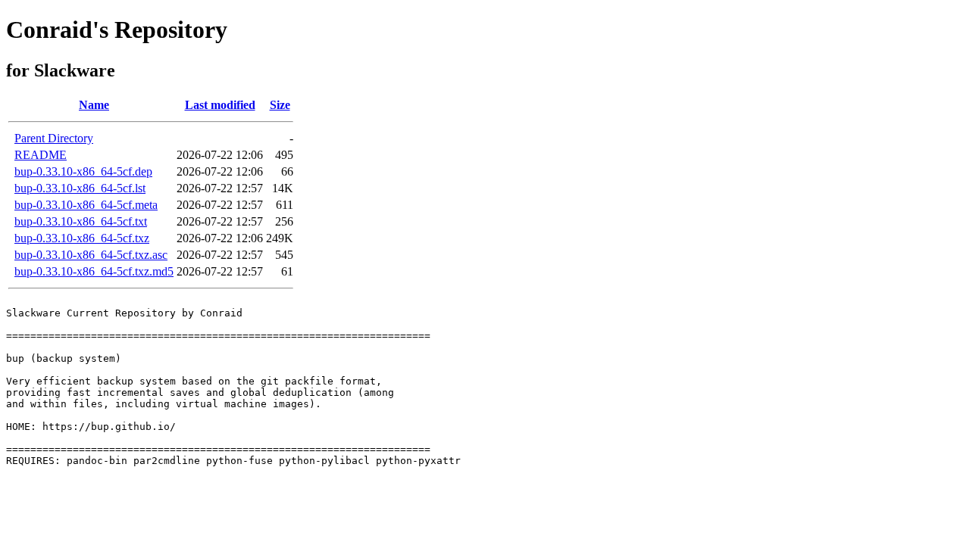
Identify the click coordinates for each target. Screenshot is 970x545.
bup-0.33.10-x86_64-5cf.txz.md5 (94, 271)
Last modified (220, 104)
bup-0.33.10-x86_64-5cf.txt (80, 221)
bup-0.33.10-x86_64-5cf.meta (86, 204)
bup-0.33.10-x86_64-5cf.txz (81, 238)
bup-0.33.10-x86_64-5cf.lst (80, 188)
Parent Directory (53, 138)
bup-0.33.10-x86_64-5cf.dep (83, 171)
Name (94, 104)
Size (280, 104)
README (40, 154)
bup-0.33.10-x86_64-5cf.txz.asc (90, 254)
